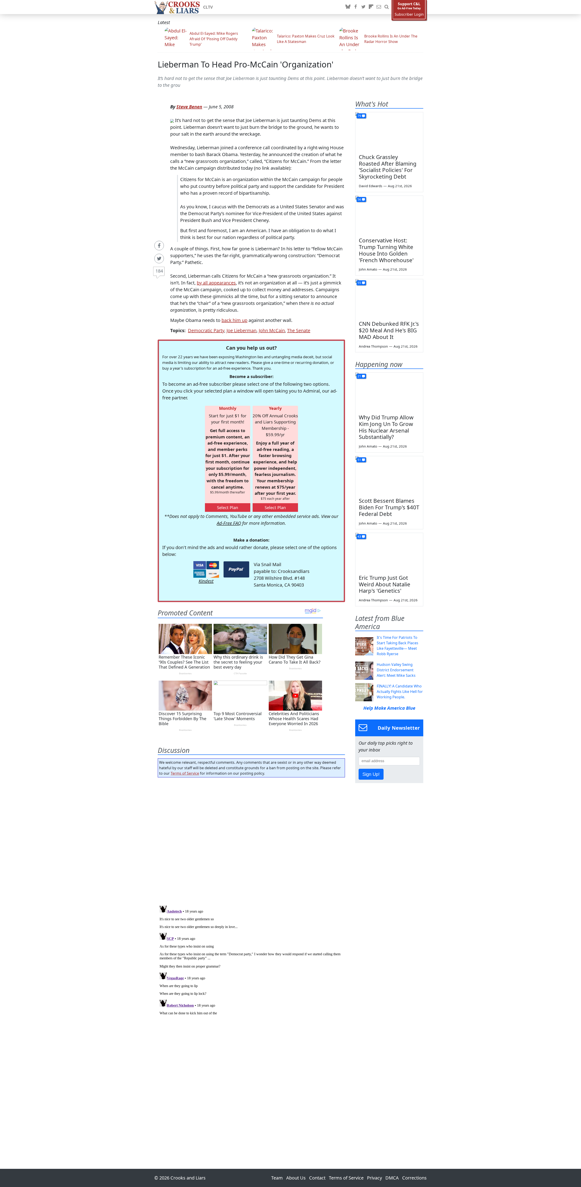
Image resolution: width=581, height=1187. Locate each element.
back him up (234, 320)
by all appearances (216, 283)
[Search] (386, 7)
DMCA (392, 1178)
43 (359, 536)
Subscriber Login (409, 14)
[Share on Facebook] (159, 245)
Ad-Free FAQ (229, 523)
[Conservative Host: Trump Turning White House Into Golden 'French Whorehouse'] (389, 215)
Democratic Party (206, 330)
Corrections (414, 1178)
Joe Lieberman (241, 330)
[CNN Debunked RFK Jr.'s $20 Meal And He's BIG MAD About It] (389, 298)
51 (359, 460)
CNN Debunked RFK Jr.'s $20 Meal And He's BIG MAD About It (389, 330)
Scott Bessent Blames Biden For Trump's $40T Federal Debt (389, 507)
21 (359, 376)
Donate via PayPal (236, 569)
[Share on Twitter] (159, 258)
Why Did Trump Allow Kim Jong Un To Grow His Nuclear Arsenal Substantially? (386, 426)
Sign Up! (371, 774)
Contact (317, 1178)
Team (277, 1178)
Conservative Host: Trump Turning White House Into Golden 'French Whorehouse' (386, 250)
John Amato (368, 269)
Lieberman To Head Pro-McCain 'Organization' (245, 64)
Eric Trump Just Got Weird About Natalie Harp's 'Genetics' (384, 584)
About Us (296, 1178)
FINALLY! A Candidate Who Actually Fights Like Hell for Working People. (400, 691)
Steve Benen (189, 107)
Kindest (206, 581)
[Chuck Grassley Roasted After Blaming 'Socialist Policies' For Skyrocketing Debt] (389, 131)
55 (359, 283)
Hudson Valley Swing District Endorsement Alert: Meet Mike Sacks (396, 670)
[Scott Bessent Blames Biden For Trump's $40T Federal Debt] (389, 475)
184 (159, 271)
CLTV (208, 7)
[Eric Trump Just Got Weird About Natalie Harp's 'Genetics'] (389, 552)
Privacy (374, 1178)
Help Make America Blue (389, 708)
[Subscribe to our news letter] (379, 7)
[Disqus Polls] (251, 840)
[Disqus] (251, 960)
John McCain (272, 330)
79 (359, 116)
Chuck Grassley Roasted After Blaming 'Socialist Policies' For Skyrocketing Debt (387, 166)
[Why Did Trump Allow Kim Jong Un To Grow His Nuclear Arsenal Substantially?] (389, 392)
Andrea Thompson (373, 346)
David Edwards (370, 186)
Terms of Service (185, 773)
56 (359, 199)
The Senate (298, 330)
